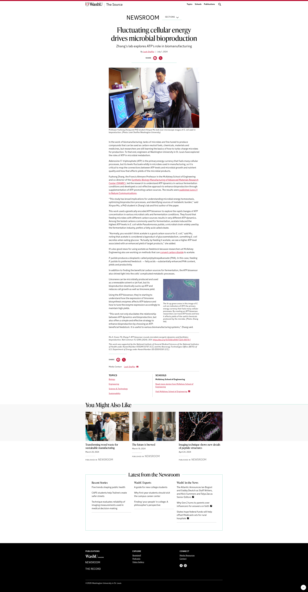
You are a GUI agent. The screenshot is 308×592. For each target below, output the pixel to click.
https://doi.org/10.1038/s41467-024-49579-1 (172, 340)
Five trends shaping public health (108, 487)
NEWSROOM (142, 18)
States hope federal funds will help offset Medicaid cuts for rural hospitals (194, 515)
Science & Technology (118, 389)
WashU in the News (187, 483)
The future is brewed (143, 444)
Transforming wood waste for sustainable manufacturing (101, 446)
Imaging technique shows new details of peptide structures (199, 446)
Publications (209, 4)
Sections (170, 17)
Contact (183, 559)
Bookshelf (136, 556)
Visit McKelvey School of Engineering (171, 392)
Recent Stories (100, 483)
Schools (198, 4)
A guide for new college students (150, 487)
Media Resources (187, 556)
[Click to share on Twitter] (161, 58)
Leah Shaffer (148, 52)
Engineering (114, 384)
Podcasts (136, 559)
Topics (189, 4)
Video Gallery (138, 562)
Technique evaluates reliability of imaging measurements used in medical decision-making (108, 505)
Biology (112, 380)
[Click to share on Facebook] (155, 58)
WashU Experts (142, 483)
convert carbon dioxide (172, 252)
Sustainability (114, 394)
